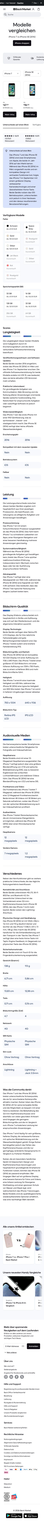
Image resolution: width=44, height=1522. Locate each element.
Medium (7, 1487)
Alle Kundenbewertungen (14, 1416)
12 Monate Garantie (11, 1446)
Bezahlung (8, 1396)
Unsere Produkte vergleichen (15, 1413)
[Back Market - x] (22, 1377)
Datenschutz (9, 1449)
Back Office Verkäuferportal (14, 1392)
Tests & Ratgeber (10, 1409)
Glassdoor (8, 1484)
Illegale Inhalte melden (12, 1463)
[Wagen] (38, 9)
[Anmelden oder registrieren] (33, 9)
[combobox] (12, 73)
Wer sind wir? (9, 1366)
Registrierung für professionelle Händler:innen (21, 1389)
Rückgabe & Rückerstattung (15, 1402)
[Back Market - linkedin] (11, 1377)
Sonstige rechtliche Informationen (17, 1456)
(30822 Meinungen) (30, 139)
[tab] (16, 124)
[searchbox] (24, 14)
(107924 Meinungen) (9, 139)
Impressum (8, 1459)
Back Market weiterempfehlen (15, 1428)
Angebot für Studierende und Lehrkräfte (19, 1373)
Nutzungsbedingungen (13, 1439)
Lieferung (7, 1399)
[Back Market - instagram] (6, 1377)
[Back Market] (22, 9)
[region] (22, 1248)
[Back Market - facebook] (17, 1377)
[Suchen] (5, 14)
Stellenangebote (10, 1369)
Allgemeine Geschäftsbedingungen (18, 1443)
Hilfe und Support (11, 1406)
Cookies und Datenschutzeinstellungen (19, 1453)
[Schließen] (41, 3)
